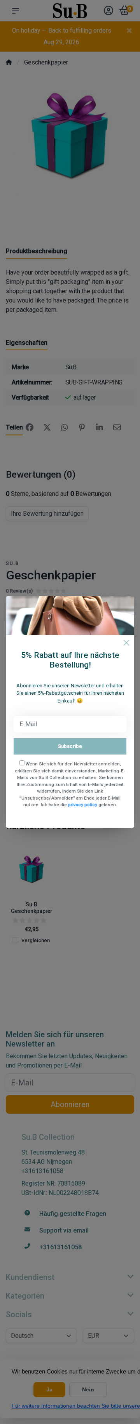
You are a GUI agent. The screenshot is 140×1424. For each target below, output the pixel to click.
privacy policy (82, 804)
